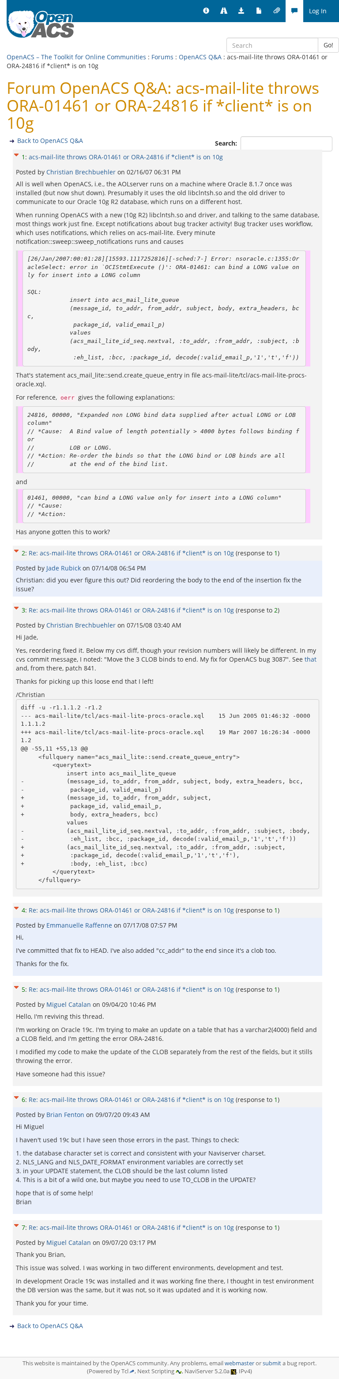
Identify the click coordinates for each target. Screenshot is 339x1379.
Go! (328, 45)
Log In (318, 11)
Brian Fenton (66, 1114)
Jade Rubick (64, 568)
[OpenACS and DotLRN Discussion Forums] (294, 11)
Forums (162, 57)
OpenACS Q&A (200, 57)
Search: (227, 143)
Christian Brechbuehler (81, 172)
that (310, 659)
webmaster (239, 1363)
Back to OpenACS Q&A (50, 140)
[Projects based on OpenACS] (224, 11)
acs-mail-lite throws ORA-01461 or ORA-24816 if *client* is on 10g (126, 157)
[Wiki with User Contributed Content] (277, 11)
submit (272, 1363)
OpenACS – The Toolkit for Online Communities (76, 57)
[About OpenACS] (206, 11)
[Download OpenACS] (241, 11)
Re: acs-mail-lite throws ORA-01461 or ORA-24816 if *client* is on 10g (131, 553)
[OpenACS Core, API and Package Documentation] (259, 11)
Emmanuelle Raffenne (80, 925)
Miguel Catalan (69, 1004)
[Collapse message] (16, 153)
